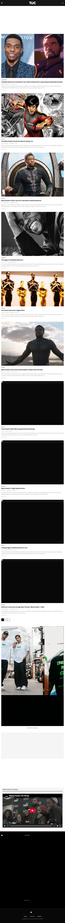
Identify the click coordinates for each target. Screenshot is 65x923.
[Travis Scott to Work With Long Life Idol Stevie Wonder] (32, 403)
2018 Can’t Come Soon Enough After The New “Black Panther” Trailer (22, 607)
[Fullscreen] (60, 826)
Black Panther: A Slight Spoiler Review (13, 488)
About (25, 916)
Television (4, 79)
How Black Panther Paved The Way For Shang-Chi (17, 141)
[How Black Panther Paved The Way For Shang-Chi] (32, 115)
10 (6, 615)
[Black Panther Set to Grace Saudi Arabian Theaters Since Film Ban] (32, 344)
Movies (3, 139)
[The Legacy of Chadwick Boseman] (32, 234)
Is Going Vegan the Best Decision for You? (14, 548)
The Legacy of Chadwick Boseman (12, 260)
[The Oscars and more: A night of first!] (32, 288)
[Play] (5, 826)
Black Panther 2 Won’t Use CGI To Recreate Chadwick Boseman (21, 201)
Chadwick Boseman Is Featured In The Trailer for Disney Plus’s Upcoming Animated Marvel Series (32, 82)
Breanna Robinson (5, 371)
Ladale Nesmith (4, 609)
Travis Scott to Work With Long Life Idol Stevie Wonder (18, 429)
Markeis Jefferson (5, 84)
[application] (32, 810)
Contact (32, 916)
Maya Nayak (4, 262)
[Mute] (57, 826)
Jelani (2, 431)
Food (2, 545)
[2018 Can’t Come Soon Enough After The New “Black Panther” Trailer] (32, 581)
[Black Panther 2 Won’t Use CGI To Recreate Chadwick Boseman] (32, 175)
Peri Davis (3, 490)
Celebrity (3, 257)
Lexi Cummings (4, 143)
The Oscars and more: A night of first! (13, 310)
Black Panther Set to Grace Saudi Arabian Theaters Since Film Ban (22, 370)
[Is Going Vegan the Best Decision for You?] (32, 522)
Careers (39, 916)
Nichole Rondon (5, 312)
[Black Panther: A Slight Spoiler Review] (32, 462)
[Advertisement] (32, 19)
